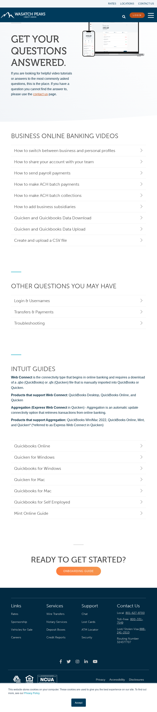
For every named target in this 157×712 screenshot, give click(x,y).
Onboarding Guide (78, 571)
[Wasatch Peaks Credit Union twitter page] (69, 661)
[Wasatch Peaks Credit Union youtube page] (95, 661)
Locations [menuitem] (127, 3)
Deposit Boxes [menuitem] (55, 629)
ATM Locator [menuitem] (90, 629)
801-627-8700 (135, 613)
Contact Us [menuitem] (146, 3)
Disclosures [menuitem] (136, 679)
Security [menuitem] (87, 637)
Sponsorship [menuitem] (19, 622)
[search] (124, 15)
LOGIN (137, 15)
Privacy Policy (32, 693)
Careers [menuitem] (16, 637)
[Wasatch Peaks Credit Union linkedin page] (86, 661)
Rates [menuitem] (112, 3)
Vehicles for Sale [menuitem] (22, 629)
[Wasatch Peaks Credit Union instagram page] (77, 661)
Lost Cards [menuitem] (88, 622)
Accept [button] (78, 702)
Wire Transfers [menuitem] (55, 614)
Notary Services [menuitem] (56, 622)
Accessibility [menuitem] (117, 679)
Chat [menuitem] (85, 614)
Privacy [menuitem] (100, 679)
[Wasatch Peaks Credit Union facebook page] (61, 661)
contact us (40, 94)
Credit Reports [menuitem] (55, 637)
